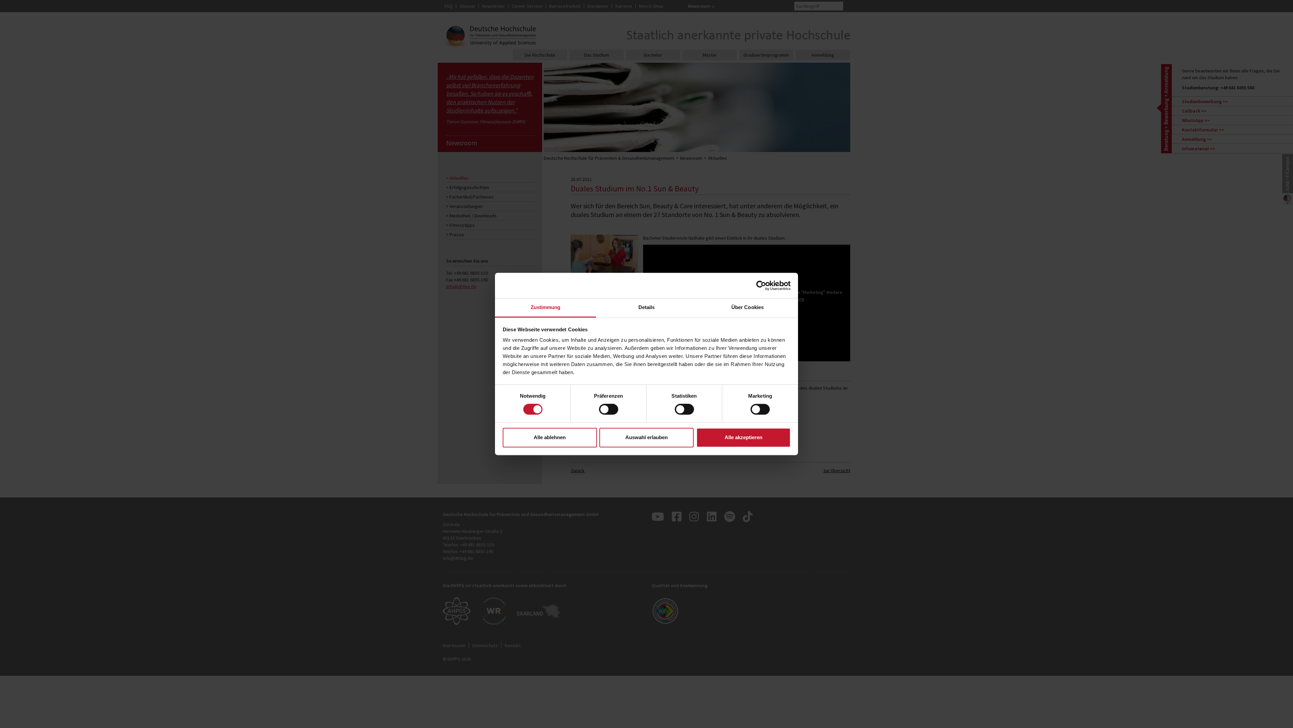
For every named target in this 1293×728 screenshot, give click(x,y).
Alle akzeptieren (743, 437)
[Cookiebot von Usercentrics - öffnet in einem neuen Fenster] (761, 285)
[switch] (608, 409)
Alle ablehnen (550, 437)
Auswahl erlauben (646, 437)
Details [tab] (646, 307)
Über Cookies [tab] (747, 307)
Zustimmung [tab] (546, 307)
